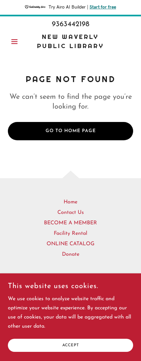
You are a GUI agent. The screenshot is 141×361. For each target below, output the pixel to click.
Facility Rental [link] (70, 233)
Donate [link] (70, 254)
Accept (70, 345)
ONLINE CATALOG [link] (70, 244)
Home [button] (70, 202)
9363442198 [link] (71, 24)
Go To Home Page (71, 131)
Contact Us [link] (70, 212)
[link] (70, 41)
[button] (17, 41)
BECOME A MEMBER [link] (70, 223)
